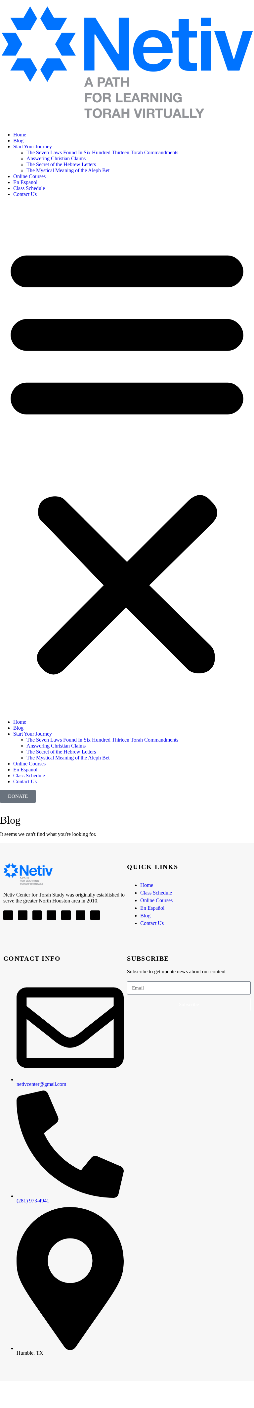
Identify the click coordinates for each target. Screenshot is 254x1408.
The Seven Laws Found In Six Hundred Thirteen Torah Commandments (102, 152)
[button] (127, 458)
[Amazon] (51, 915)
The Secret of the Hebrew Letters (61, 164)
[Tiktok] (95, 915)
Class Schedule (29, 188)
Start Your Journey (32, 146)
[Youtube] (22, 915)
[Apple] (37, 915)
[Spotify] (66, 915)
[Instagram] (80, 915)
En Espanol (25, 182)
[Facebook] (8, 915)
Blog (18, 140)
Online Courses (29, 176)
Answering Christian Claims (56, 158)
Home (19, 134)
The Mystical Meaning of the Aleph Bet (67, 170)
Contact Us (25, 194)
